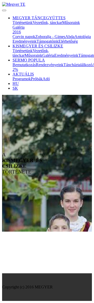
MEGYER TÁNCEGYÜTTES (39, 18)
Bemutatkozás (24, 65)
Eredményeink (25, 41)
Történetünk (23, 22)
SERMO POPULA (29, 60)
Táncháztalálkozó (77, 65)
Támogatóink (47, 41)
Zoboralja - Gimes (50, 36)
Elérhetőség (68, 41)
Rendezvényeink (49, 65)
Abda (69, 36)
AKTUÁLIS (23, 74)
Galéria (19, 27)
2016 (17, 32)
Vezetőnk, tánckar (47, 22)
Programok (22, 79)
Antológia (82, 36)
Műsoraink (71, 22)
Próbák (37, 79)
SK (15, 88)
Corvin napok (24, 36)
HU (16, 83)
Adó (46, 79)
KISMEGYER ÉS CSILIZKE (38, 46)
